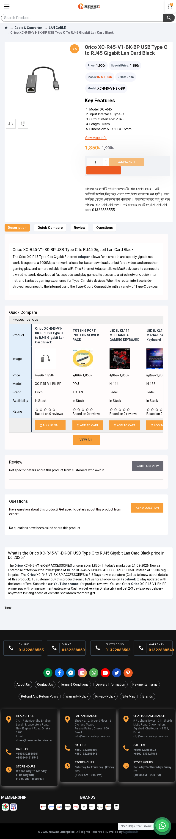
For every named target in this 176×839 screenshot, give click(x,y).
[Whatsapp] (93, 672)
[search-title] (169, 18)
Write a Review (148, 466)
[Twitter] (116, 672)
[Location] (47, 672)
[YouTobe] (105, 672)
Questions (104, 228)
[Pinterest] (128, 672)
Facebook (128, 579)
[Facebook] (59, 672)
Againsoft (130, 832)
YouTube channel (67, 584)
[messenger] (70, 672)
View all (86, 440)
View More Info (96, 138)
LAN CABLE (57, 28)
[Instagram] (82, 672)
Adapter (84, 257)
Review (79, 228)
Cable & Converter (28, 28)
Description (17, 228)
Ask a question (147, 507)
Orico (130, 77)
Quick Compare (50, 228)
